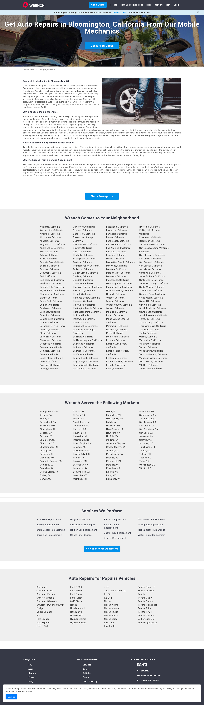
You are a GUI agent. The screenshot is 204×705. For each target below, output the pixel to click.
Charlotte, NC (47, 443)
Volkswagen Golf (147, 619)
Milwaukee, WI (113, 415)
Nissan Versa (110, 619)
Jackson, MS (79, 447)
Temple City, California (151, 322)
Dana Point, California (84, 234)
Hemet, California (82, 294)
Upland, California (148, 336)
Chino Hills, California (51, 336)
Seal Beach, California (150, 290)
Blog (30, 681)
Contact (32, 673)
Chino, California (48, 333)
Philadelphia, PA (114, 454)
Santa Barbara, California (152, 276)
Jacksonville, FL (81, 450)
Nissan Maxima (111, 608)
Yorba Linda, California (150, 368)
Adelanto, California (50, 226)
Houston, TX (79, 433)
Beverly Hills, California (52, 287)
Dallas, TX (45, 475)
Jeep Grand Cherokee (115, 590)
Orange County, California (119, 305)
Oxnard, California (115, 308)
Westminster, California (151, 361)
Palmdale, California (116, 312)
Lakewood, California (117, 226)
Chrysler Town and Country (50, 605)
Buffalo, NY (46, 436)
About (31, 669)
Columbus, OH (47, 468)
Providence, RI (113, 468)
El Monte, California (83, 255)
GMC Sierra (76, 601)
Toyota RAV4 (145, 612)
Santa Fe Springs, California (153, 283)
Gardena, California (82, 276)
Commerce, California (51, 347)
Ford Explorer (43, 622)
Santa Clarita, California (151, 280)
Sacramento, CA (147, 415)
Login (177, 5)
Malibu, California (115, 258)
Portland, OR (112, 464)
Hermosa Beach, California (86, 297)
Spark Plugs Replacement (117, 533)
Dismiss (11, 697)
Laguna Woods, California (86, 365)
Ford (38, 615)
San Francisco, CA (148, 429)
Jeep (106, 587)
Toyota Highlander (147, 605)
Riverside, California (149, 226)
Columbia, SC (46, 464)
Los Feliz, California (116, 251)
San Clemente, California (152, 255)
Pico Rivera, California (117, 336)
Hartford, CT (79, 429)
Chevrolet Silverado (46, 601)
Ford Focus (76, 594)
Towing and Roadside (132, 5)
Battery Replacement (47, 524)
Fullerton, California (83, 269)
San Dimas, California (150, 258)
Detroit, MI (79, 411)
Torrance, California (149, 329)
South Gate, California (150, 312)
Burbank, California (49, 305)
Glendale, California (83, 280)
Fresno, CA (78, 418)
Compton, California (50, 351)
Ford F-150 (42, 626)
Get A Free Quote (102, 45)
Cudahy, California (49, 368)
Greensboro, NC (81, 425)
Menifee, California (116, 269)
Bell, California (47, 276)
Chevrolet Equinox (45, 594)
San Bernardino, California (152, 244)
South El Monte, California (152, 308)
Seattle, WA (145, 440)
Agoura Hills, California (51, 230)
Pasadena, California (116, 329)
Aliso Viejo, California (51, 237)
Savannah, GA (146, 436)
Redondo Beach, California (119, 361)
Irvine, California (81, 322)
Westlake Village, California (153, 358)
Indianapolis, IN (81, 440)
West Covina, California (151, 351)
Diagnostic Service (80, 519)
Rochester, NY (146, 411)
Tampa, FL (144, 450)
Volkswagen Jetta (147, 622)
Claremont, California (51, 340)
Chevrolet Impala (45, 597)
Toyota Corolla (145, 601)
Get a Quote (97, 4)
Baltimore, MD (47, 425)
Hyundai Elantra (78, 619)
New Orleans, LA (114, 429)
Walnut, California (148, 347)
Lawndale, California (116, 234)
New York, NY (113, 433)
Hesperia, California (83, 301)
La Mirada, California (83, 343)
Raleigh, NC (112, 472)
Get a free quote (102, 196)
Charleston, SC (47, 440)
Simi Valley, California (150, 305)
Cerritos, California (49, 329)
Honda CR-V (76, 615)
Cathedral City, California (53, 326)
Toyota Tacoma (146, 615)
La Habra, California (83, 336)
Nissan (107, 601)
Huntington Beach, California (87, 308)
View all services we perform (102, 548)
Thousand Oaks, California (152, 326)
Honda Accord (77, 608)
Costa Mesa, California (51, 358)
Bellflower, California (50, 283)
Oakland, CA (112, 440)
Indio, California (81, 315)
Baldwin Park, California (52, 262)
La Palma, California (83, 347)
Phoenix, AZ (112, 457)
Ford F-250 (76, 587)
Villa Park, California (149, 343)
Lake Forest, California (84, 368)
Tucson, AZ (145, 457)
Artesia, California (49, 255)
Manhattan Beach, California (120, 262)
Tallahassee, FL (147, 447)
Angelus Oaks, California (52, 244)
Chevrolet (41, 587)
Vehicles (87, 673)
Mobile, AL (111, 422)
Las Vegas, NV (80, 464)
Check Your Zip (90, 681)
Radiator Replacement (115, 519)
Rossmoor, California (149, 241)
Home (25, 70)
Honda (73, 605)
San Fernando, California (151, 262)
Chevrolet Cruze (44, 590)
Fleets (113, 5)
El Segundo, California (84, 258)
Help (148, 5)
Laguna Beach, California (85, 358)
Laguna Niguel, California (85, 361)
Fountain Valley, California (86, 265)
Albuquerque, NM (49, 411)
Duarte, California (82, 251)
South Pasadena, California (153, 315)
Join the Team (162, 5)
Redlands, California (116, 358)
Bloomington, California (52, 294)
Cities (32, 70)
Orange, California (115, 301)
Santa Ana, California (150, 272)
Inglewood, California (84, 319)
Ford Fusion (76, 597)
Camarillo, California (50, 315)
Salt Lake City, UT (148, 418)
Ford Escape (43, 619)
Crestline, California (50, 365)
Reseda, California (115, 365)
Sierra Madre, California (151, 297)
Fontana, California (82, 262)
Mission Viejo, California (118, 272)
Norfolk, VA (112, 436)
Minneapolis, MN (114, 418)
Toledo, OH (145, 454)
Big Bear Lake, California (52, 290)
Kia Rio (107, 594)
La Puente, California (84, 351)
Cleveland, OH (47, 457)
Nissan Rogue (111, 612)
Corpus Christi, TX (49, 472)
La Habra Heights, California (87, 340)
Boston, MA (46, 433)
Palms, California (115, 315)
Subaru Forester (146, 587)
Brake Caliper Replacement (50, 530)
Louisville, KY (80, 475)
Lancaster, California (116, 230)
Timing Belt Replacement (151, 524)
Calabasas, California (50, 308)
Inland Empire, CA (82, 443)
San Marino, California (150, 269)
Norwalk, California (115, 294)
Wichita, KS (145, 468)
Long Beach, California (117, 241)
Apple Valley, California (52, 248)
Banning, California (49, 265)
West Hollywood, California (153, 354)
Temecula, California (149, 319)
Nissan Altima (111, 605)
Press (31, 677)
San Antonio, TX (147, 422)
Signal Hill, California (149, 301)
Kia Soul (108, 597)
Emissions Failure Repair (82, 524)
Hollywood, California (84, 305)
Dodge (39, 608)
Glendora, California (83, 283)
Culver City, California (84, 226)
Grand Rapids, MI (81, 422)
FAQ (30, 665)
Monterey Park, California (119, 283)
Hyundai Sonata (78, 622)
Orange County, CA (115, 447)
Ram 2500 (109, 626)
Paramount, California (117, 326)
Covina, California (49, 361)
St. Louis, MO (146, 443)
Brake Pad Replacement (49, 535)
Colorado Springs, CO (51, 461)
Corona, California (49, 354)
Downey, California (82, 248)
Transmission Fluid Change (151, 530)
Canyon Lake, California (52, 319)
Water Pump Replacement (151, 535)
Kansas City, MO (81, 454)
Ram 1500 (109, 622)
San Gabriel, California (150, 265)
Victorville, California (150, 340)
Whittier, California (148, 365)
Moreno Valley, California (119, 287)
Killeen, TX (78, 457)
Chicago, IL (45, 450)
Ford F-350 (76, 590)
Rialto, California (114, 368)
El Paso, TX (79, 415)
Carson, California (49, 322)
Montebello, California (117, 280)
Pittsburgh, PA (113, 461)
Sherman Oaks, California (152, 294)
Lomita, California (115, 237)
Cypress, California (82, 230)
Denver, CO (45, 479)
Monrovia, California (116, 276)
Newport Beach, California (119, 290)
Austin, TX (45, 418)
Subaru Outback (146, 590)
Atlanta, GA (46, 415)
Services (87, 665)
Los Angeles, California (118, 248)
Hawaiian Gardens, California (87, 287)
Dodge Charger (44, 612)
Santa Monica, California (151, 287)
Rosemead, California (150, 237)
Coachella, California (50, 343)
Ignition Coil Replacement (83, 530)
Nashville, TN (113, 425)
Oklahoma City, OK (115, 443)
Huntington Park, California (87, 312)
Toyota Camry (145, 597)
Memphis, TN (80, 479)
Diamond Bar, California (85, 244)
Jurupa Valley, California (85, 326)
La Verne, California (83, 354)
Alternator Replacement (49, 519)
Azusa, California (48, 258)
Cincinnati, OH (47, 454)
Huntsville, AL (80, 436)
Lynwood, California (116, 255)
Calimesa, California (50, 312)
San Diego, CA (146, 425)
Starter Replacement (115, 538)
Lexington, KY (80, 468)
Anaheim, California (50, 241)
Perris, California (114, 333)
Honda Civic (76, 612)
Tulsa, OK (144, 461)
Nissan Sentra (111, 615)
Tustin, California (148, 333)
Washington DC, (147, 464)
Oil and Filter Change (81, 535)
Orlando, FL (112, 450)
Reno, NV (111, 475)
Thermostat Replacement (151, 519)
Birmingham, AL (48, 429)
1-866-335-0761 (119, 12)
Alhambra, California (50, 234)
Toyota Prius (144, 608)
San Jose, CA (146, 433)
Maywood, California (116, 265)
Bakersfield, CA (48, 422)
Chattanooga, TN (49, 447)
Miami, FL (111, 411)
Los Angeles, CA (81, 472)
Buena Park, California (51, 301)
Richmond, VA (113, 479)
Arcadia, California (49, 251)
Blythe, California (49, 297)
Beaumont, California (50, 272)
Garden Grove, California (85, 272)
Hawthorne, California (84, 290)
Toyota (141, 594)
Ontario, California (115, 297)
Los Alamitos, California (118, 244)
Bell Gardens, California (52, 280)
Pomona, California (115, 340)
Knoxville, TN (80, 461)
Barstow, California (49, 269)
